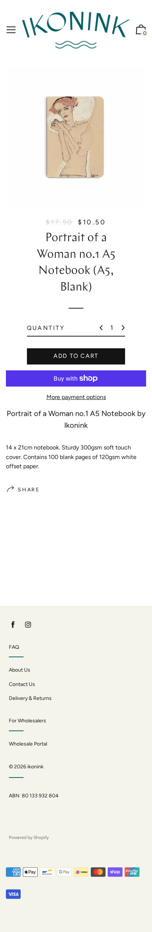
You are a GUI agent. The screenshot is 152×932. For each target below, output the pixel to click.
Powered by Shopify (29, 837)
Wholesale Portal (28, 744)
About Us (19, 670)
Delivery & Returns (30, 698)
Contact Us (22, 684)
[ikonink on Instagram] (28, 624)
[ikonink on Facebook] (13, 624)
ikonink (35, 767)
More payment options (76, 397)
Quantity (46, 327)
